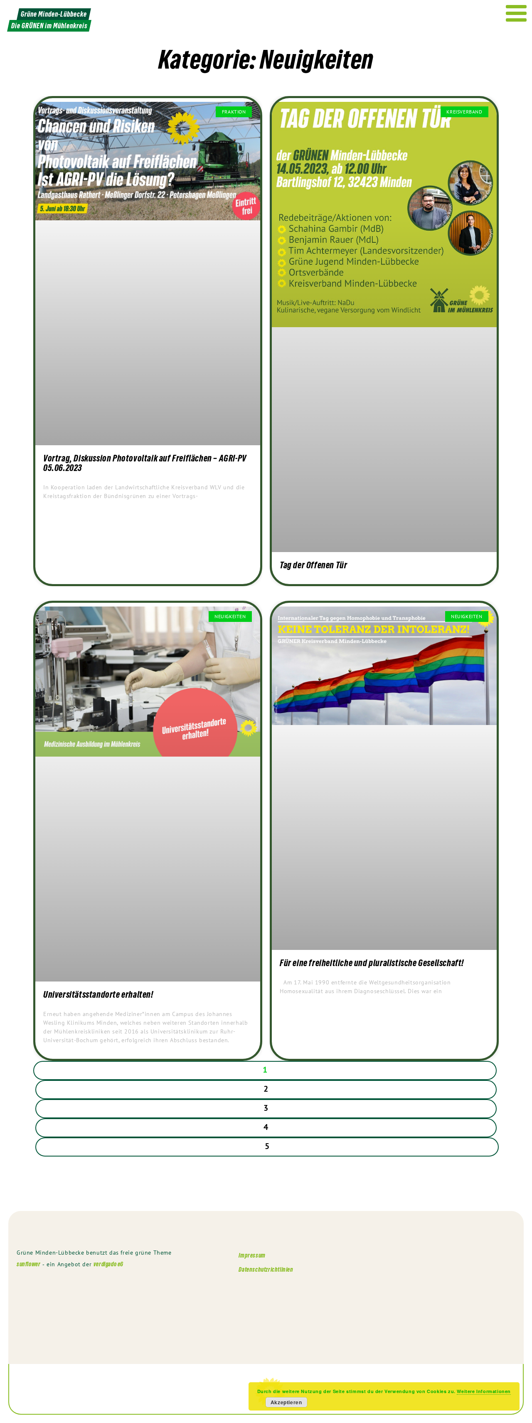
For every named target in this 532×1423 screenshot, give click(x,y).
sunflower (28, 1264)
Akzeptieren (286, 1402)
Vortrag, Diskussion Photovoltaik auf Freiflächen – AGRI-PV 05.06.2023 (144, 463)
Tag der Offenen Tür (313, 565)
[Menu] (516, 13)
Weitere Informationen (484, 1391)
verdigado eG (108, 1264)
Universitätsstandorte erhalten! (98, 994)
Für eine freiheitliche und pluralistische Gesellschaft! (372, 963)
